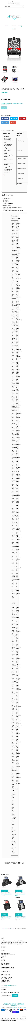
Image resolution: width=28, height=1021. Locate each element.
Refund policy (14, 1005)
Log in (9, 1)
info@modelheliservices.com (10, 985)
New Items (13, 26)
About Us (14, 28)
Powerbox (4, 92)
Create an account (16, 1)
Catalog (20, 26)
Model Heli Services (13, 1007)
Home (7, 26)
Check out (17, 3)
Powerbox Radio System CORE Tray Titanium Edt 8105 (20, 894)
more (4, 174)
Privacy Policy (13, 1004)
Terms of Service (20, 1004)
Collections (7, 928)
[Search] (23, 6)
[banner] (14, 16)
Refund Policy (6, 1004)
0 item (11, 3)
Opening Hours (7, 1003)
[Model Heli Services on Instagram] (4, 947)
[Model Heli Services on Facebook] (2, 947)
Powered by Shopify (22, 1007)
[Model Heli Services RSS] (6, 947)
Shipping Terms (20, 1003)
